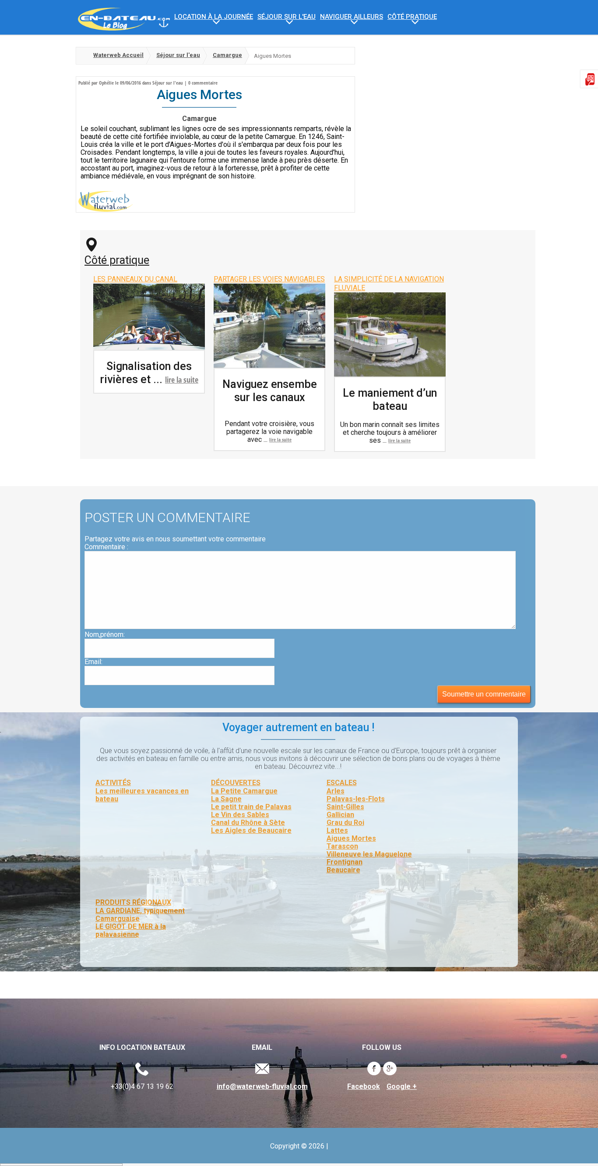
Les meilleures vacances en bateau (142, 795)
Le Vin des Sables (240, 815)
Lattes (337, 830)
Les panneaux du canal (135, 279)
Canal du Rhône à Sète (248, 822)
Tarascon (342, 846)
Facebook (363, 1087)
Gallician (340, 815)
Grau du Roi (345, 822)
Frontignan (344, 862)
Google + (402, 1087)
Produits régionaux (133, 902)
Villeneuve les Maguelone (369, 854)
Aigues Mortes (351, 838)
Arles (336, 791)
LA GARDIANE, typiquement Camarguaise (140, 914)
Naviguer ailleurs (351, 17)
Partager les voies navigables (269, 279)
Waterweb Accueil (118, 55)
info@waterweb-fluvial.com (262, 1087)
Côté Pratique (412, 17)
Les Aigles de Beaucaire (251, 830)
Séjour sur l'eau (286, 17)
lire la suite (181, 379)
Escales (342, 783)
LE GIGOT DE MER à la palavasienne (130, 930)
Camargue (227, 55)
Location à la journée (213, 17)
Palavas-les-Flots (356, 799)
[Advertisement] (439, 108)
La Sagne (226, 799)
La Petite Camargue (244, 791)
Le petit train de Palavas (251, 807)
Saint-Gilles (345, 807)
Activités (113, 783)
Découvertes (235, 783)
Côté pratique (116, 260)
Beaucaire (343, 870)
